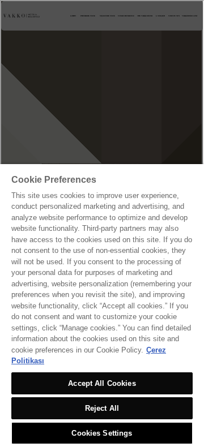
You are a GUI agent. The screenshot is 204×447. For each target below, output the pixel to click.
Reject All (102, 408)
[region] (102, 305)
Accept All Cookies (101, 383)
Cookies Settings (101, 433)
